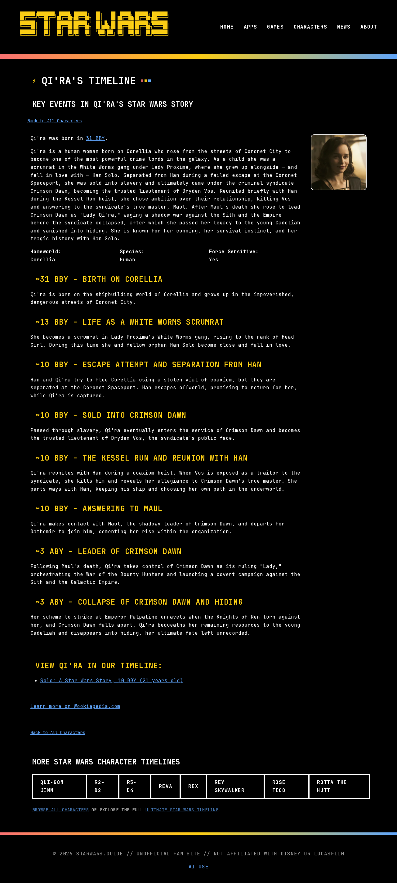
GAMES (275, 27)
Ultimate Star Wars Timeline (181, 810)
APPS (250, 27)
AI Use (199, 866)
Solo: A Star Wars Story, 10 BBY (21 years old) (111, 680)
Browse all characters (60, 810)
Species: (132, 251)
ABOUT (368, 27)
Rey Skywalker (230, 786)
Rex (193, 786)
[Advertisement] (339, 289)
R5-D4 (132, 786)
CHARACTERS (310, 27)
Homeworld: (45, 251)
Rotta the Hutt (332, 786)
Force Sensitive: (234, 251)
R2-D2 (100, 786)
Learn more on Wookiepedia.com (75, 706)
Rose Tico (279, 786)
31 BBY (95, 138)
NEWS (343, 27)
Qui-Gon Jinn (52, 786)
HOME (227, 27)
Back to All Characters (54, 121)
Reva (165, 786)
